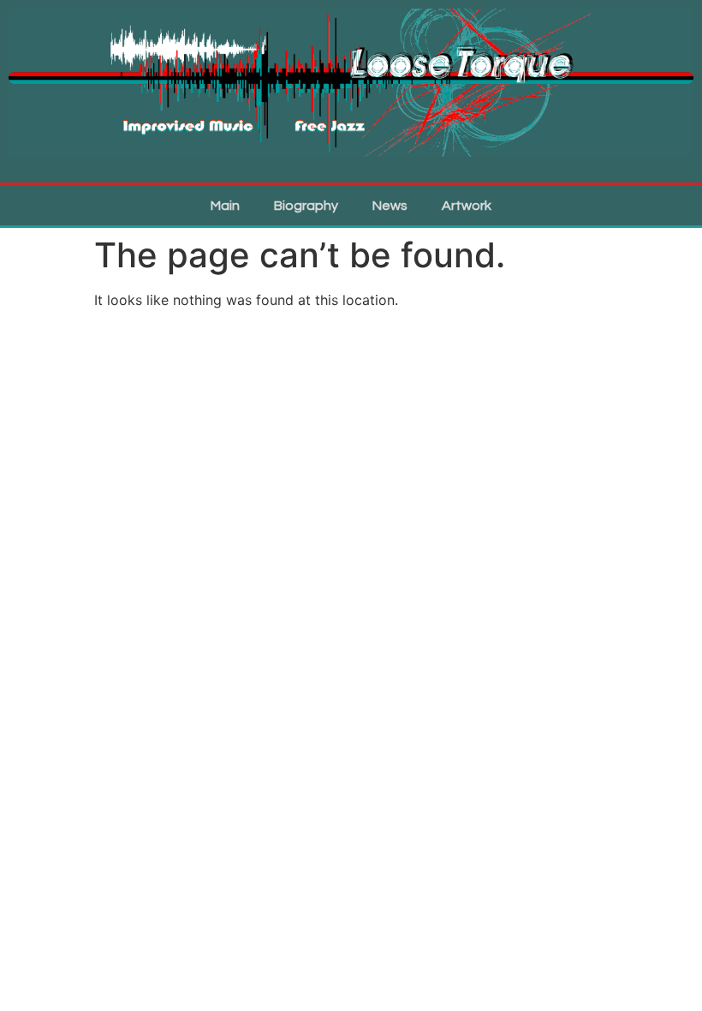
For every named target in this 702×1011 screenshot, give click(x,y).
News (390, 205)
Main (225, 205)
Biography (306, 205)
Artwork (466, 205)
